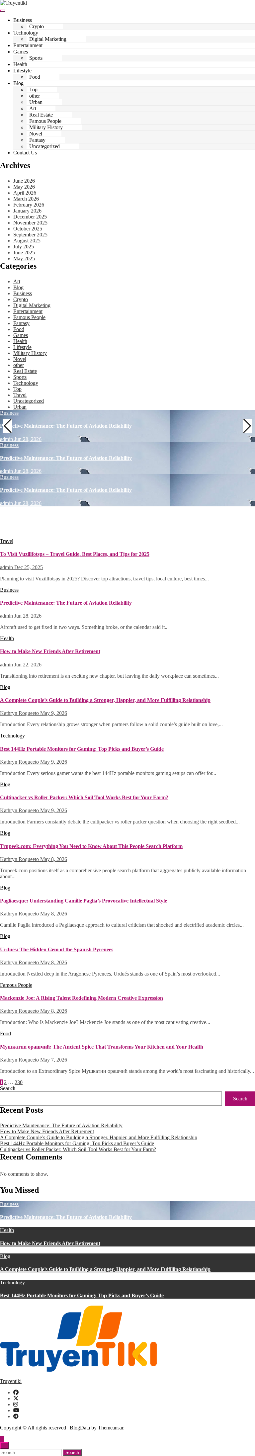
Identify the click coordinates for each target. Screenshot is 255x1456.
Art (32, 108)
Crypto (36, 26)
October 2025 (27, 228)
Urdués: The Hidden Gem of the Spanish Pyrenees (56, 949)
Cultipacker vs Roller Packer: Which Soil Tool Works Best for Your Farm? (84, 797)
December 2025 (30, 216)
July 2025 (23, 246)
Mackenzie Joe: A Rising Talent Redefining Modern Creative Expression (81, 998)
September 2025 (30, 234)
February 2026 (28, 205)
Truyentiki (11, 1381)
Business (22, 20)
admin (7, 439)
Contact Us (25, 152)
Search (8, 1088)
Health (20, 64)
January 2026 (27, 211)
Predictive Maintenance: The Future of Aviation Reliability (66, 426)
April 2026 (24, 193)
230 (19, 1082)
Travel (20, 395)
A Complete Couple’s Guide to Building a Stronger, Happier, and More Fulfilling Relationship (105, 700)
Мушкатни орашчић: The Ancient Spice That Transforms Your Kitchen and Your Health (101, 1047)
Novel (35, 133)
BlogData (80, 1427)
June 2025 (24, 252)
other (34, 96)
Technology (25, 33)
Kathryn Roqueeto (20, 713)
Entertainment (27, 45)
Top (33, 89)
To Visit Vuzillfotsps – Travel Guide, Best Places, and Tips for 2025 (74, 554)
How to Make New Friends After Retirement (50, 522)
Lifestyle (22, 70)
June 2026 (24, 181)
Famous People (45, 121)
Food (34, 77)
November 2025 (30, 222)
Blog (18, 83)
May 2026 (24, 187)
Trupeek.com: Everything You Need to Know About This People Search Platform (91, 846)
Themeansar (110, 1427)
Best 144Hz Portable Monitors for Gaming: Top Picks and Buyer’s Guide (82, 749)
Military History (46, 127)
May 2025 (24, 258)
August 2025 (27, 240)
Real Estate (41, 115)
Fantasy (37, 140)
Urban (35, 102)
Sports (35, 58)
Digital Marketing (47, 39)
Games (20, 51)
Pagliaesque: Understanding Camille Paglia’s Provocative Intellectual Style (83, 900)
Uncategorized (44, 146)
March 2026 (26, 199)
